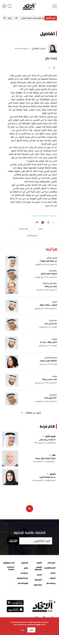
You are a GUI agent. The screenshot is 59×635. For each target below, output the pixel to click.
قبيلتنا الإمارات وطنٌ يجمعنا (45, 458)
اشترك (13, 541)
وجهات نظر (50, 583)
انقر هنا (38, 624)
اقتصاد (52, 573)
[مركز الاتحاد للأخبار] (29, 6)
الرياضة (52, 578)
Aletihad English (10, 568)
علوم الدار (51, 563)
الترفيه (39, 563)
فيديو (39, 574)
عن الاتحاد (24, 573)
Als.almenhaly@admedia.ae (44, 216)
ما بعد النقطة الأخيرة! (47, 477)
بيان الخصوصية (22, 578)
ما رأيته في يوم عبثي (47, 439)
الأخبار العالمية (49, 568)
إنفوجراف (38, 580)
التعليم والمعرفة (38, 568)
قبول (31, 629)
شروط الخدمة (23, 583)
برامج (26, 568)
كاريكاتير (24, 563)
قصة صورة (38, 585)
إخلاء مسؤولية (8, 563)
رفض (22, 629)
